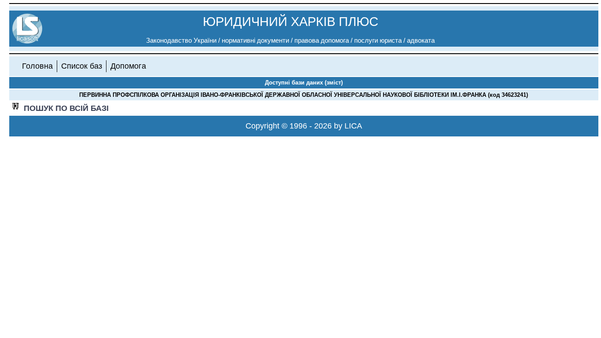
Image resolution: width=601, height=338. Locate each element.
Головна (37, 66)
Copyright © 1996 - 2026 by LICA (304, 125)
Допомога (128, 66)
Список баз (81, 66)
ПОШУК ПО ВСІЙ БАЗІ (66, 108)
